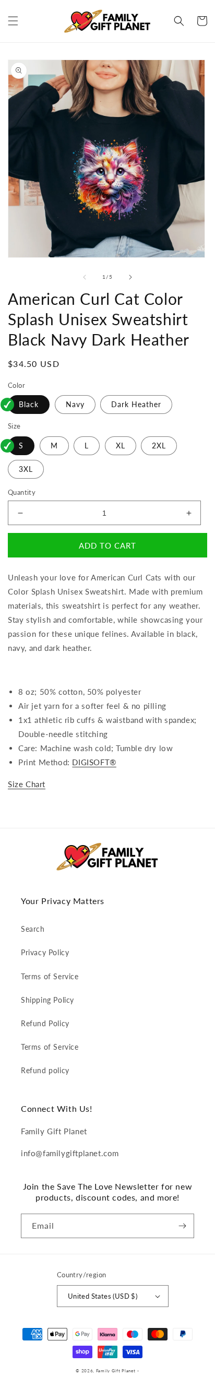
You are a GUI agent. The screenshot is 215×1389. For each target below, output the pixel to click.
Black (29, 404)
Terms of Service (50, 976)
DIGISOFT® (94, 762)
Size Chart (26, 784)
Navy (75, 404)
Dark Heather (136, 404)
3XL (26, 469)
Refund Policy (45, 1023)
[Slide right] (130, 277)
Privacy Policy (45, 952)
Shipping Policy (47, 999)
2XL (159, 445)
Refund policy (45, 1070)
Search (33, 928)
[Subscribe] (182, 1226)
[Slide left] (84, 277)
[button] (13, 20)
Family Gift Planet (116, 1370)
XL (120, 445)
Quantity (21, 492)
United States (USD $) (102, 1296)
